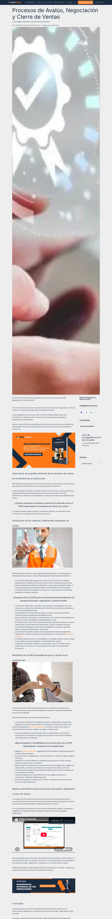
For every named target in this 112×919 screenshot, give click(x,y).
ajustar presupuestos (37, 727)
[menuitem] (30, 2)
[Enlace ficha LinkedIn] (91, 412)
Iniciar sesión (99, 2)
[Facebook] (81, 412)
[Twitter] (86, 412)
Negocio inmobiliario (87, 426)
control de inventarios (29, 751)
